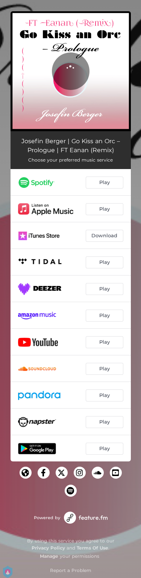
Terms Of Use (92, 548)
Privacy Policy (48, 548)
